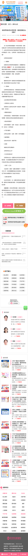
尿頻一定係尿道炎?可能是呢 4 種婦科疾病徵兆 (11, 254)
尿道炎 (14, 507)
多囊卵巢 (5, 520)
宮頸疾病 (14, 278)
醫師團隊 (23, 531)
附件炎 (14, 510)
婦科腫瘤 (14, 275)
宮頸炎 (14, 500)
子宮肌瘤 (14, 281)
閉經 (23, 507)
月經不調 (6, 278)
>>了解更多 (18, 324)
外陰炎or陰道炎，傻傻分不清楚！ (10, 249)
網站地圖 (18, 550)
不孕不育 (22, 281)
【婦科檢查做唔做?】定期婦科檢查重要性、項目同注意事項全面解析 (11, 243)
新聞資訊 (23, 527)
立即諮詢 (15, 303)
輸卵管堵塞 (5, 517)
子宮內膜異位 (4, 527)
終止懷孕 (6, 275)
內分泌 (23, 493)
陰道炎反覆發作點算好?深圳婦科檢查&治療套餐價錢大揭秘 (12, 260)
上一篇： (5, 217)
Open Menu (26, 2)
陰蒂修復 (14, 524)
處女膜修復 (14, 527)
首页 (9, 24)
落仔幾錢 (22, 278)
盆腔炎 (23, 510)
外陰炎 (4, 531)
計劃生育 (5, 493)
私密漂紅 (14, 531)
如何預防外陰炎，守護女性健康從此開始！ (11, 237)
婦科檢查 (14, 287)
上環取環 (6, 287)
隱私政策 (21, 546)
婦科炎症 (15, 24)
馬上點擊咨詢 (23, 35)
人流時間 (22, 284)
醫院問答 (23, 524)
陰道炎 (14, 496)
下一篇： (5, 222)
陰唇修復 (6, 290)
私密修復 (22, 275)
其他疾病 (23, 514)
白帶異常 (23, 500)
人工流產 (22, 290)
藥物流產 (6, 281)
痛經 (23, 503)
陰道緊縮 (6, 284)
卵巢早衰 (5, 524)
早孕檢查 (14, 284)
